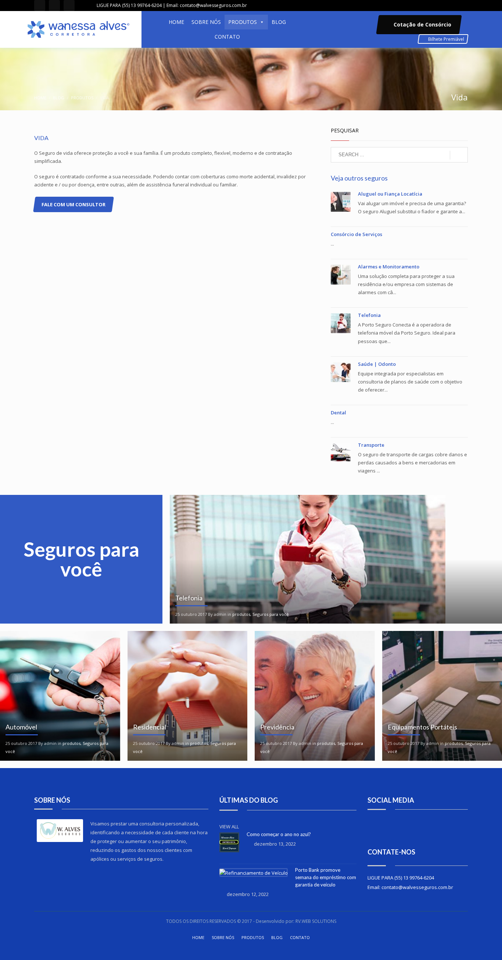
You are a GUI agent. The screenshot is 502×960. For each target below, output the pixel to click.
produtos (82, 97)
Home (40, 97)
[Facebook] (39, 5)
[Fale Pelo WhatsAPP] (69, 5)
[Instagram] (54, 5)
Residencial (149, 727)
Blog (58, 97)
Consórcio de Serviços (356, 234)
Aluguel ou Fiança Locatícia (390, 193)
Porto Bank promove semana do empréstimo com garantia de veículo (325, 877)
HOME (176, 21)
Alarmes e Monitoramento (388, 266)
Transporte (371, 445)
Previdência (277, 727)
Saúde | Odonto (377, 364)
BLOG (279, 21)
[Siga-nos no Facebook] (381, 828)
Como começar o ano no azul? (279, 834)
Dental (338, 412)
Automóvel (21, 727)
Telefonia (369, 315)
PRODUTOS (242, 21)
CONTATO (227, 36)
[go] (459, 155)
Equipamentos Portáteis (422, 727)
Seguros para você (270, 614)
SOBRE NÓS (206, 21)
